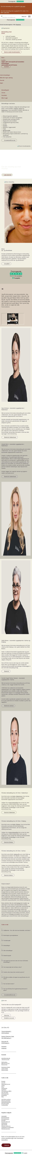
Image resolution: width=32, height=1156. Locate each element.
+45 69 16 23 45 (5, 1059)
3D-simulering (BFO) (6, 1091)
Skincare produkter (5, 1100)
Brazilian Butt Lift (5, 1121)
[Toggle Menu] (29, 16)
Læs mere (22, 6)
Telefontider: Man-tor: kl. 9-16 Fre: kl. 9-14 (5, 1063)
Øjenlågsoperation (5, 1128)
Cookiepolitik (4, 1105)
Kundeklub (4, 1095)
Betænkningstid (7, 955)
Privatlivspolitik (5, 1103)
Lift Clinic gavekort (6, 1099)
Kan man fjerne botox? (8, 983)
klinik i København (17, 796)
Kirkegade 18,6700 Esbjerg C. (5, 1042)
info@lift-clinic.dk (5, 1058)
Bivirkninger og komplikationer (10, 935)
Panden (5, 125)
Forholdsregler (6, 940)
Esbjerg (16, 108)
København (4, 110)
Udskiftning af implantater (7, 1127)
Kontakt (3, 1081)
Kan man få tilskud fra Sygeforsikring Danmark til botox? (15, 989)
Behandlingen (6, 945)
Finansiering (4, 1088)
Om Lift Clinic (4, 1092)
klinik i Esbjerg (16, 824)
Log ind (3, 1082)
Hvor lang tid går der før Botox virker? (12, 967)
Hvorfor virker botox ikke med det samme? (13, 972)
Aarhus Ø (16, 854)
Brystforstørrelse (5, 1117)
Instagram (3, 1048)
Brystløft (3, 1120)
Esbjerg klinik (4, 1070)
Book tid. (18, 24)
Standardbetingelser (6, 1102)
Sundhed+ (3, 1089)
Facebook (3, 1046)
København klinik (5, 1067)
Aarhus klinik (4, 1068)
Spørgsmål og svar (5, 1084)
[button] (16, 929)
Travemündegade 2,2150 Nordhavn (6, 1032)
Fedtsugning (4, 1123)
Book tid (24, 16)
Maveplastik (4, 1124)
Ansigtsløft (4, 1116)
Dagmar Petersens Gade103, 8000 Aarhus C (7, 1037)
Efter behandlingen (7, 950)
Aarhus (21, 108)
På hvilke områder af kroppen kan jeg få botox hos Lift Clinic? (16, 978)
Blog (2, 1096)
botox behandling (13, 802)
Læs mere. (6, 12)
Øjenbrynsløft (6, 130)
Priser (2, 1087)
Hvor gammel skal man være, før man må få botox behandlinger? (15, 961)
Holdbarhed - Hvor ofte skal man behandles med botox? (17, 930)
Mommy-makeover (5, 1126)
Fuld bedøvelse (5, 1094)
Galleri (3, 1085)
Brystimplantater (5, 1119)
